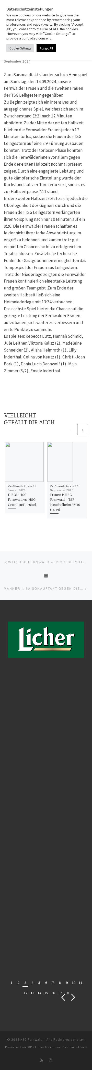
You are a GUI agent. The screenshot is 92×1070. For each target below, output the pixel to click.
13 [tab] (32, 993)
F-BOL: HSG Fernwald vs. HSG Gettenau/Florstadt (22, 500)
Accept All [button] (46, 48)
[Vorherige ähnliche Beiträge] (70, 429)
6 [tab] (46, 982)
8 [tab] (60, 982)
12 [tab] (25, 993)
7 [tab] (53, 982)
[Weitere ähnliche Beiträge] (82, 429)
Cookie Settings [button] (20, 48)
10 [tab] (73, 982)
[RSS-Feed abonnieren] (41, 1060)
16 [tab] (53, 993)
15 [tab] (46, 993)
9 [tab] (67, 982)
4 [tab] (32, 982)
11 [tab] (80, 982)
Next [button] (73, 997)
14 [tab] (39, 993)
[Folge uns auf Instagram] (50, 1060)
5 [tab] (39, 982)
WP (30, 1047)
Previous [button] (63, 997)
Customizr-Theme (74, 1047)
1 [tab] (12, 982)
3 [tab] (25, 982)
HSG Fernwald (31, 1039)
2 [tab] (18, 982)
